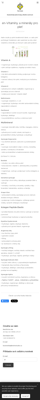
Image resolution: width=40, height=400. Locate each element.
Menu (38, 2)
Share (6, 301)
